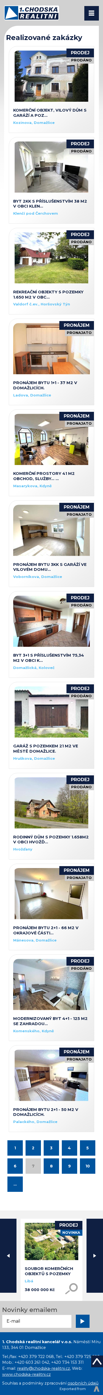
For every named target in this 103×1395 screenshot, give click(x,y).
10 (87, 1166)
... (15, 1184)
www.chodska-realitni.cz (26, 1374)
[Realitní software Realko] (79, 1389)
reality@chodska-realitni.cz (43, 1368)
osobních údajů (83, 1383)
